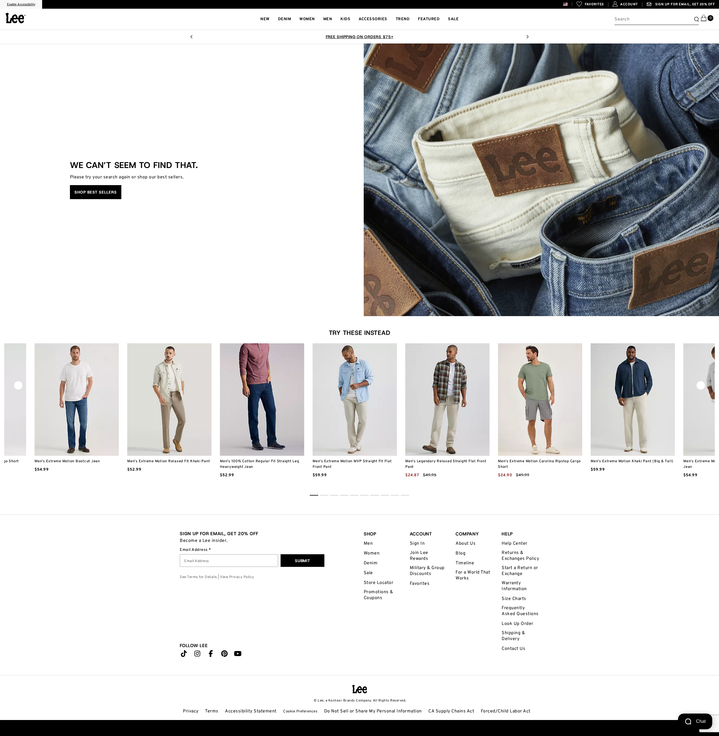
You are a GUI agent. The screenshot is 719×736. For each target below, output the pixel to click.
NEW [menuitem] (265, 19)
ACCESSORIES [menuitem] (373, 19)
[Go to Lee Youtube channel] (238, 655)
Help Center (514, 543)
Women (372, 553)
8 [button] (395, 496)
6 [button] (374, 496)
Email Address (194, 550)
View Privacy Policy (237, 577)
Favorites (420, 583)
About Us (465, 543)
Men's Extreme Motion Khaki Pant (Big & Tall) (632, 461)
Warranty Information (514, 586)
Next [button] (527, 38)
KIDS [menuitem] (345, 19)
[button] (569, 4)
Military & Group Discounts (427, 571)
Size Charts (514, 599)
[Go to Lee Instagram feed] (197, 655)
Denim (371, 563)
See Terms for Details (198, 577)
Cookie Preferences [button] (300, 711)
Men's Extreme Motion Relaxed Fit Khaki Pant (168, 461)
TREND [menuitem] (403, 19)
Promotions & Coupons (378, 595)
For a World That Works (473, 575)
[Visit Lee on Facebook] (211, 655)
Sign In (417, 543)
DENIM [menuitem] (284, 19)
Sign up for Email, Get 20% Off (684, 4)
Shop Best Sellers (95, 192)
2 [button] (334, 496)
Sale (368, 573)
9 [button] (405, 496)
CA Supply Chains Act (451, 711)
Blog (460, 553)
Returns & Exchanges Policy (520, 556)
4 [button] (354, 496)
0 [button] (314, 496)
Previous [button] (191, 38)
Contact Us (513, 649)
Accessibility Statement (251, 711)
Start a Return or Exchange (520, 571)
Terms (212, 711)
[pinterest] (224, 655)
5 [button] (364, 496)
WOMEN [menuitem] (307, 19)
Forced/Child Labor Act (506, 711)
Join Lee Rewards (419, 556)
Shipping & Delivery (513, 636)
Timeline (465, 563)
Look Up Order (517, 624)
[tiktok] (184, 655)
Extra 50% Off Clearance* (336, 36)
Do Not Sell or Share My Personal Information (373, 711)
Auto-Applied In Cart (393, 36)
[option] (76, 415)
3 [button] (344, 496)
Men (368, 543)
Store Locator (378, 583)
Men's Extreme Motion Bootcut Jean (67, 461)
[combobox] (657, 19)
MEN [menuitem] (327, 19)
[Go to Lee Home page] (359, 689)
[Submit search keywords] (696, 19)
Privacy (191, 711)
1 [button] (324, 496)
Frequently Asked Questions (520, 611)
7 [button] (385, 496)
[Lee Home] (16, 18)
